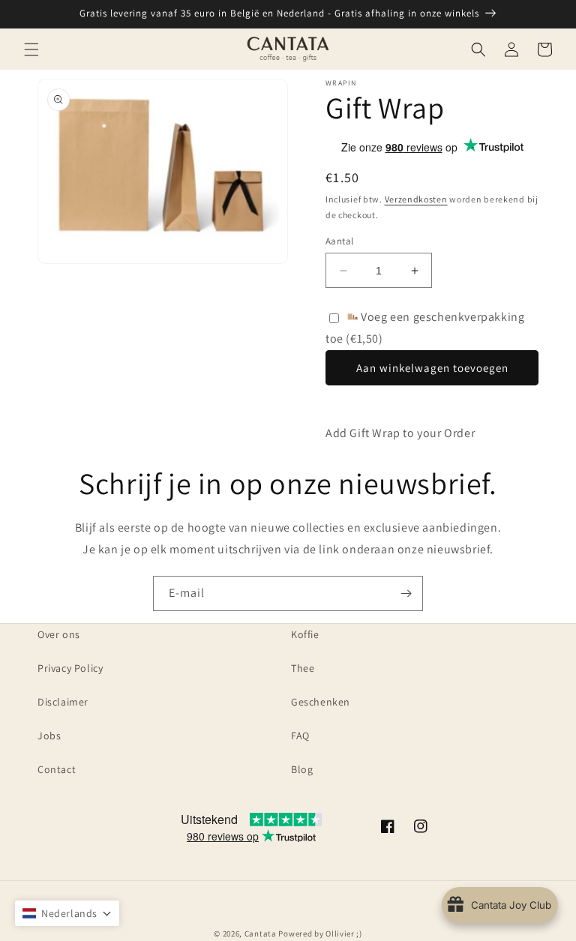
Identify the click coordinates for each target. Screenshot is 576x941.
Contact (57, 769)
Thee (302, 668)
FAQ (300, 735)
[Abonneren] (405, 593)
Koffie (305, 634)
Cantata (260, 933)
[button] (31, 49)
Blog (302, 769)
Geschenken (320, 702)
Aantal (339, 241)
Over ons (59, 634)
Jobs (49, 735)
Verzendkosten (416, 199)
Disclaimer (63, 702)
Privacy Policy (70, 668)
